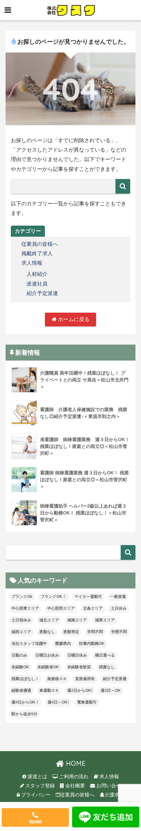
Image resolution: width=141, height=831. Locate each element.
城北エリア (49, 620)
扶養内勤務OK (92, 643)
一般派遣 (118, 596)
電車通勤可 (87, 702)
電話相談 (35, 822)
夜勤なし (47, 632)
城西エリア (21, 632)
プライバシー (35, 794)
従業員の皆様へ (39, 244)
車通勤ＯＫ (49, 690)
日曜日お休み (47, 655)
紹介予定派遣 (42, 293)
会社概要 (74, 785)
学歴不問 (119, 632)
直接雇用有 (85, 678)
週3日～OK (111, 690)
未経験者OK (48, 667)
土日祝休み (21, 620)
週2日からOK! (79, 690)
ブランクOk (21, 596)
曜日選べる (105, 655)
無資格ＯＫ (57, 678)
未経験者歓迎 (79, 667)
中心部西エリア (61, 608)
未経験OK (20, 667)
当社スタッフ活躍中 (29, 643)
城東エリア (105, 620)
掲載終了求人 (37, 253)
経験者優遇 (21, 690)
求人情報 (31, 263)
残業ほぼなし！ (25, 678)
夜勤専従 (71, 632)
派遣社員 (37, 284)
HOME (75, 763)
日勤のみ (19, 655)
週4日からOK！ (25, 702)
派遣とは (36, 776)
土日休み (119, 608)
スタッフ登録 (39, 785)
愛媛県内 (63, 643)
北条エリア (93, 608)
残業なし (107, 667)
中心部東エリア (25, 608)
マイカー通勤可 (88, 596)
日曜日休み (77, 655)
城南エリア (77, 620)
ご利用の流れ (73, 776)
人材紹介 (37, 274)
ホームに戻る (73, 319)
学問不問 (95, 632)
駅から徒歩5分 (24, 714)
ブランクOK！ (53, 596)
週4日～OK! (58, 702)
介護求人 (114, 794)
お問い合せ (108, 785)
